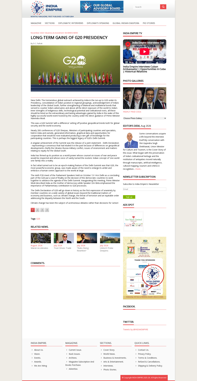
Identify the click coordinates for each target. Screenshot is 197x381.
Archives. (72, 357)
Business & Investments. (114, 357)
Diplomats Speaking (98, 23)
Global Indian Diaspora (126, 23)
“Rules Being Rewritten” (83, 249)
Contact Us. (143, 349)
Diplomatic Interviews (70, 23)
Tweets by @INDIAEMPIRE (135, 329)
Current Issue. (75, 349)
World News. (109, 354)
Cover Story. (109, 349)
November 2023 (37, 33)
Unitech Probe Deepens (106, 249)
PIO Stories (149, 23)
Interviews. (108, 365)
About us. (38, 349)
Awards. (38, 361)
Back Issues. (74, 354)
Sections (50, 23)
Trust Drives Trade (62, 248)
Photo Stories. (110, 369)
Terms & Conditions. (147, 357)
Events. (37, 357)
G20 (38, 218)
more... (138, 169)
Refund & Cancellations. (148, 361)
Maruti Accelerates (39, 248)
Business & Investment (54, 33)
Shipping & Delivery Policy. (150, 365)
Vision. (37, 354)
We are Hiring (40, 365)
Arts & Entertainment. (113, 361)
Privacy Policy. (144, 354)
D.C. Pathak (37, 43)
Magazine (36, 23)
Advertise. (73, 368)
